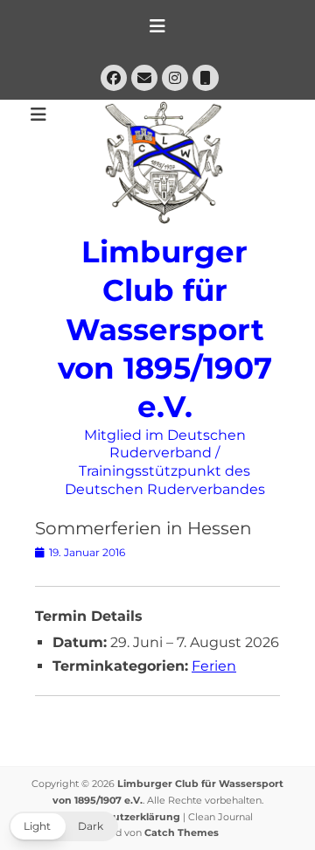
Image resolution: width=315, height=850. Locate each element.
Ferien (214, 666)
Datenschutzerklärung (121, 817)
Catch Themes (181, 832)
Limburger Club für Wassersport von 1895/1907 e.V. (165, 329)
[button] (63, 826)
